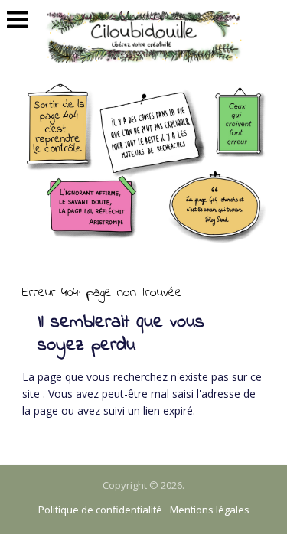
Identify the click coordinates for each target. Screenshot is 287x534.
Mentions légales (209, 509)
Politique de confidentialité (100, 509)
